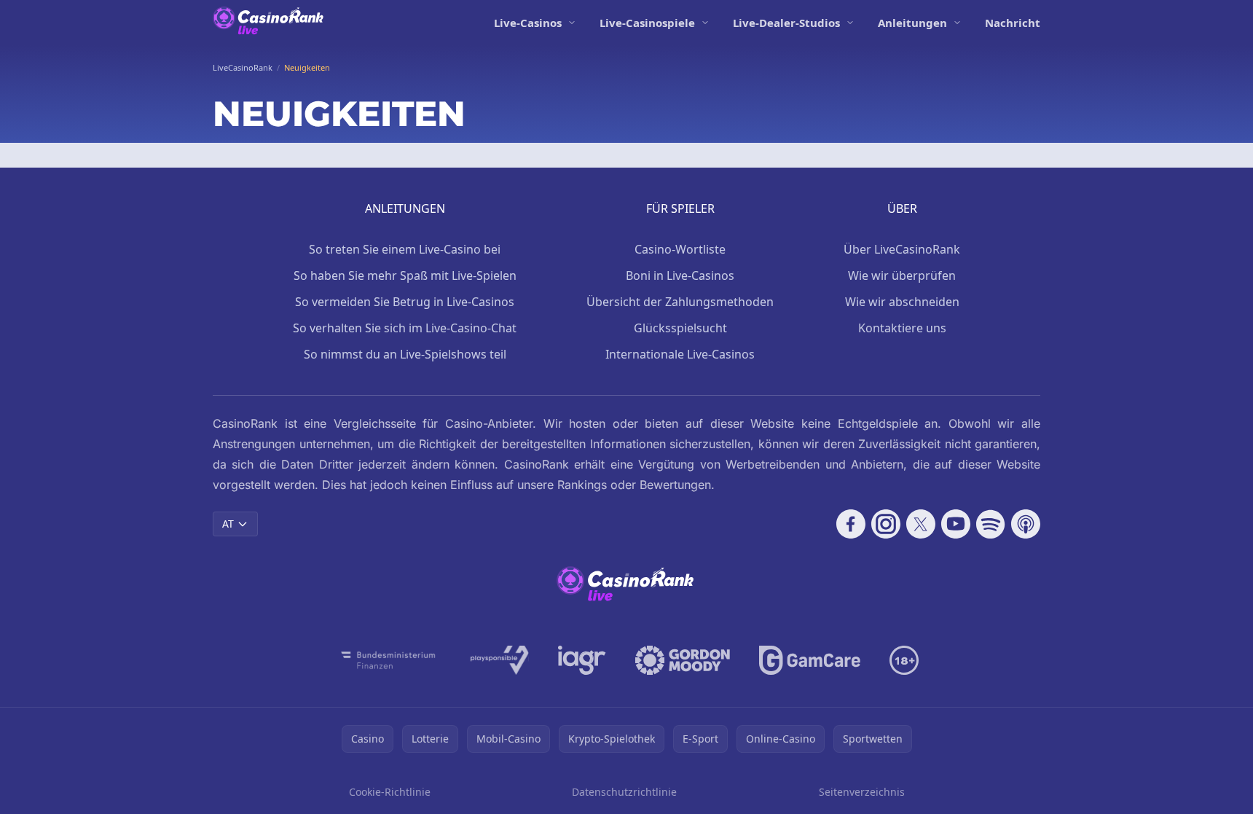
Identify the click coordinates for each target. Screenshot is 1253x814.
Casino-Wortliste (680, 249)
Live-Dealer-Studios (786, 22)
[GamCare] (809, 660)
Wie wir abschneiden (902, 302)
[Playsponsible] (500, 660)
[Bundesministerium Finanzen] (388, 660)
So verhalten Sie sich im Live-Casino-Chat (404, 328)
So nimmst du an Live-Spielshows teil (405, 354)
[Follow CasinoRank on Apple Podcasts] (1025, 524)
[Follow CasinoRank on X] (920, 524)
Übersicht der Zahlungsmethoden (680, 302)
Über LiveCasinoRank (902, 249)
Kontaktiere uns (902, 328)
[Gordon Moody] (682, 660)
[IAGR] (582, 660)
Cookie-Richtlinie (390, 792)
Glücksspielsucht (680, 328)
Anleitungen (912, 22)
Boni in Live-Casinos (680, 275)
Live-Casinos (528, 22)
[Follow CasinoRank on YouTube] (955, 524)
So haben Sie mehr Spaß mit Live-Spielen (405, 275)
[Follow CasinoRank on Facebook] (850, 524)
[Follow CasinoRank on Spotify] (990, 524)
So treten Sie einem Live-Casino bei (404, 249)
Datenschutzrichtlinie (624, 792)
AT (228, 524)
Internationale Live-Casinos (680, 354)
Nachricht (1012, 22)
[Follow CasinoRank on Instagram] (885, 524)
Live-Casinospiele (647, 22)
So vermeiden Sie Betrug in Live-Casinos (404, 302)
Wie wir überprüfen (902, 275)
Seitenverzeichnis (862, 792)
